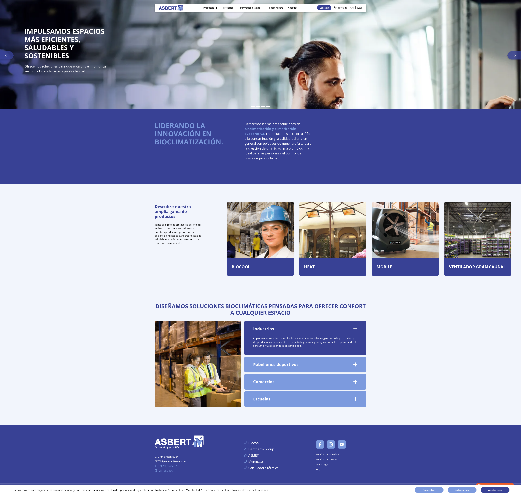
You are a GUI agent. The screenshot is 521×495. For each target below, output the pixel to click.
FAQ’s (319, 469)
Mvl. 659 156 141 (167, 470)
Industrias (263, 328)
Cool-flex (292, 7)
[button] (253, 106)
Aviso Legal (322, 464)
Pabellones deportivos (275, 364)
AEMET (253, 455)
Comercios (263, 381)
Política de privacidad (328, 454)
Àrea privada (340, 7)
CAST (359, 7)
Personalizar (429, 489)
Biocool (253, 443)
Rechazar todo (462, 489)
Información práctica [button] (249, 7)
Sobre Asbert (276, 7)
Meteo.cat (255, 461)
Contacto (324, 7)
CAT (352, 7)
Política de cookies (326, 459)
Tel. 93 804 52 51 (167, 466)
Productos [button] (208, 7)
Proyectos (228, 7)
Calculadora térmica (263, 468)
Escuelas (261, 399)
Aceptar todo (495, 489)
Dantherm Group (261, 449)
